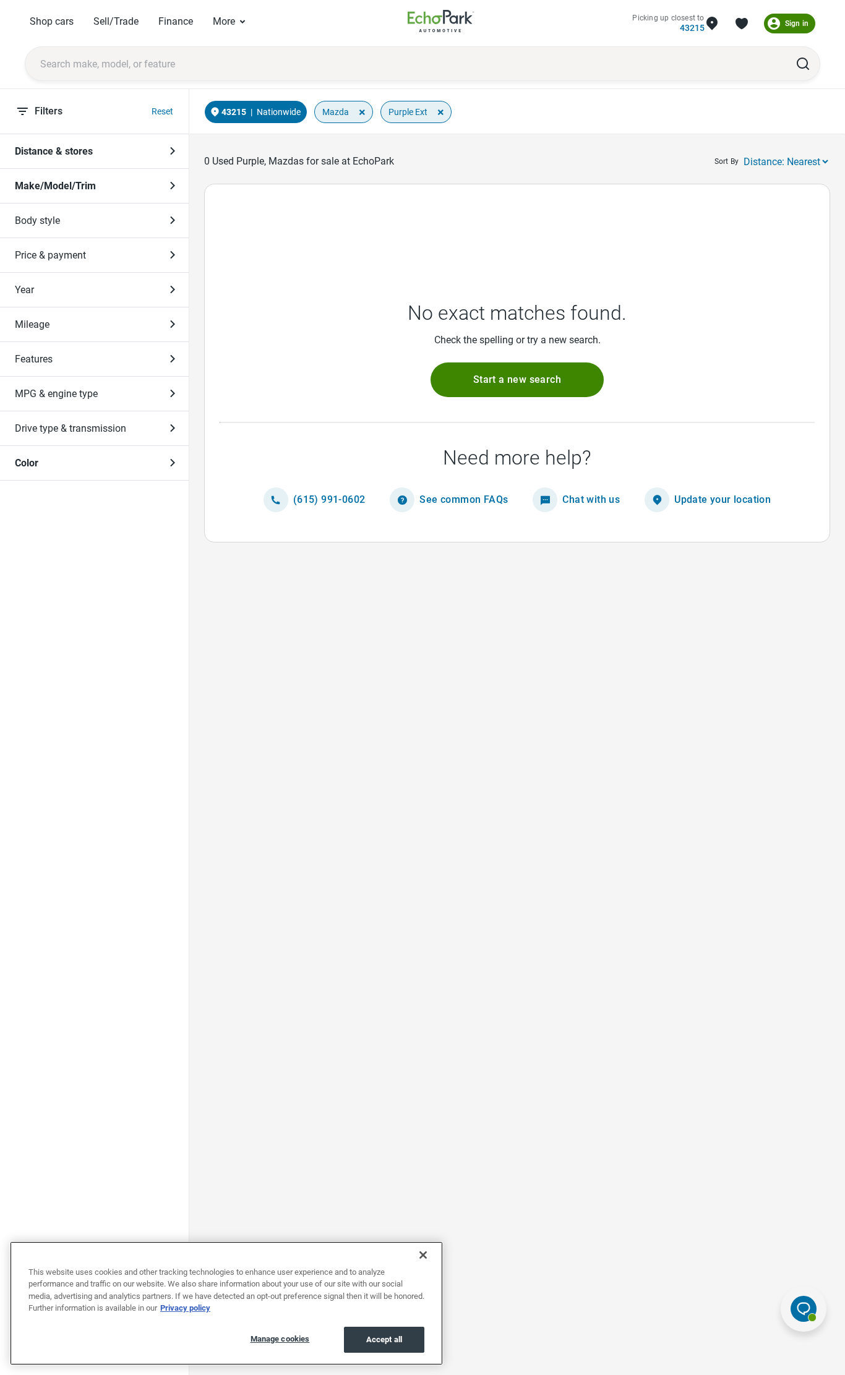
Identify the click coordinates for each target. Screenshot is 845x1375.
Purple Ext (407, 112)
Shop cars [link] (52, 21)
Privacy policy (185, 1308)
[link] (441, 23)
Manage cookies (280, 1338)
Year (24, 290)
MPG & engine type (56, 394)
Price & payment (50, 255)
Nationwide (279, 112)
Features (34, 359)
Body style (37, 220)
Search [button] (803, 64)
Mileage (32, 324)
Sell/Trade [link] (116, 21)
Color (26, 463)
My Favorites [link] (741, 23)
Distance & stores (54, 151)
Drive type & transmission (70, 428)
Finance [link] (175, 21)
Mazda (335, 112)
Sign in (797, 23)
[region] (226, 1303)
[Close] (423, 1255)
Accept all (384, 1339)
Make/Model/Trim (55, 186)
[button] (517, 379)
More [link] (224, 21)
